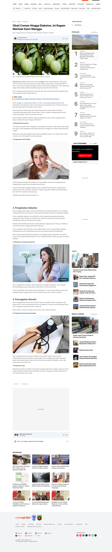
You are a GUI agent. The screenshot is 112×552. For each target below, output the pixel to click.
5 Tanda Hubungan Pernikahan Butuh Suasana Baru (87, 77)
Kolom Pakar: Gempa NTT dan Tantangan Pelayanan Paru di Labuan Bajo (87, 134)
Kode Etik (38, 524)
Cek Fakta (80, 4)
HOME (15, 4)
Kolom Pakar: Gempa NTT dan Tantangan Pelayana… (87, 277)
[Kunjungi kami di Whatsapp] (92, 535)
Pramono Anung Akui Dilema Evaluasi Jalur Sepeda (60, 467)
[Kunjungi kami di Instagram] (89, 535)
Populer (75, 32)
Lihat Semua (94, 32)
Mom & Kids (82, 8)
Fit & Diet (34, 8)
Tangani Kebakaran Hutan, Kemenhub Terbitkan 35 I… (88, 342)
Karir (86, 524)
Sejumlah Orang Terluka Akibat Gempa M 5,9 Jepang (84, 270)
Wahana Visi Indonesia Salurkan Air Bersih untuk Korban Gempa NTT (87, 86)
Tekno (64, 4)
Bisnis (27, 4)
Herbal (40, 8)
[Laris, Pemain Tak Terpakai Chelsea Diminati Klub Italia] (75, 357)
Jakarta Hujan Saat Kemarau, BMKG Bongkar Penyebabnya (41, 485)
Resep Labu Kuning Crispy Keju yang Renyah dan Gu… (88, 364)
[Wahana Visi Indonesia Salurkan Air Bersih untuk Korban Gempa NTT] (75, 299)
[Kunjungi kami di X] (86, 535)
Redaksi (23, 524)
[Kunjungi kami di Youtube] (80, 535)
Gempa (74, 251)
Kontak (17, 524)
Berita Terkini (78, 314)
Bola (40, 4)
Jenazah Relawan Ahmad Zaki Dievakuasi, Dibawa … (88, 306)
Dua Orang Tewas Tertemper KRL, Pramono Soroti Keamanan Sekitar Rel (21, 467)
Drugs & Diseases (48, 8)
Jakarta (24, 81)
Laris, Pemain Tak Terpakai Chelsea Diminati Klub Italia (88, 357)
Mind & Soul (74, 8)
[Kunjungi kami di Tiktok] (95, 535)
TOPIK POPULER (77, 21)
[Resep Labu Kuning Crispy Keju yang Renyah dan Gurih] (75, 364)
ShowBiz (33, 4)
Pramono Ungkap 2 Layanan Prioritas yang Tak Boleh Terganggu (60, 485)
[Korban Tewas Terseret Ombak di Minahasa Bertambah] (85, 325)
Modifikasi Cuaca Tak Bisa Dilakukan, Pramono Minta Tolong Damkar (60, 503)
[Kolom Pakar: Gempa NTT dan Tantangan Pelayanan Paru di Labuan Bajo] (75, 277)
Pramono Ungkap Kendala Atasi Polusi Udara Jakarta (40, 467)
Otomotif (72, 4)
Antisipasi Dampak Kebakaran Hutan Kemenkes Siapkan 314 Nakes (88, 116)
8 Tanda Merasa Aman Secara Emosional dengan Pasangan (87, 125)
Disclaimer (31, 524)
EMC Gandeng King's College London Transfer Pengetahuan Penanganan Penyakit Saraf (88, 66)
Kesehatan (56, 4)
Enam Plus (89, 4)
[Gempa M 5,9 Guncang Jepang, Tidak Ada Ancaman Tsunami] (75, 292)
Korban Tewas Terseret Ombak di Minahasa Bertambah (83, 336)
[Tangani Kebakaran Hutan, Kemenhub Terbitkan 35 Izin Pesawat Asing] (75, 342)
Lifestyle (47, 4)
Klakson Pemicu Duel (86, 350)
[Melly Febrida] (15, 38)
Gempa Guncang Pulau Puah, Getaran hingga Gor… (88, 284)
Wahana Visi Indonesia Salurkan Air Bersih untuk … (88, 299)
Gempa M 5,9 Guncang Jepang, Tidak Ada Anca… (87, 292)
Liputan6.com (27, 540)
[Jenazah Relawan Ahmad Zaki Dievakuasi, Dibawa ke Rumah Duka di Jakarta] (75, 306)
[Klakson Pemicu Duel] (75, 350)
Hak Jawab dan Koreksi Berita (34, 526)
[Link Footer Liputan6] (23, 518)
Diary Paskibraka (65, 8)
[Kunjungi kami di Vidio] (77, 535)
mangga (41, 81)
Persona (57, 8)
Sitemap (60, 524)
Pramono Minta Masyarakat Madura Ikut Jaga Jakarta (40, 503)
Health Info (27, 8)
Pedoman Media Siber (49, 524)
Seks (88, 8)
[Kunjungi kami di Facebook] (83, 535)
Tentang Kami (79, 524)
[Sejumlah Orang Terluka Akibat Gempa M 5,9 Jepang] (85, 260)
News (20, 4)
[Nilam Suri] (17, 435)
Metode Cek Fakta (19, 526)
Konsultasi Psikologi (96, 8)
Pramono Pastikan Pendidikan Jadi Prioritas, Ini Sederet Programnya (21, 503)
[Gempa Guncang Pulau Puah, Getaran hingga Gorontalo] (75, 284)
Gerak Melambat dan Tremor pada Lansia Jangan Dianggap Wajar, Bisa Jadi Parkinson (88, 106)
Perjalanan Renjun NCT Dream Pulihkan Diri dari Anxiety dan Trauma (87, 95)
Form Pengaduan (68, 524)
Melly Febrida (23, 37)
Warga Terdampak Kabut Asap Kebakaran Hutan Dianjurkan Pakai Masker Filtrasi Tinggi (87, 55)
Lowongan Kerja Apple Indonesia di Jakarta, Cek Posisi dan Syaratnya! (36, 99)
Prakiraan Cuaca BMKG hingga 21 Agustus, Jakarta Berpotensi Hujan (21, 485)
